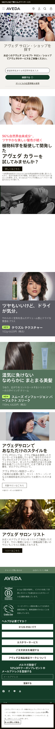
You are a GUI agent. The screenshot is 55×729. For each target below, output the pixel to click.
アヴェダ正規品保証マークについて (27, 657)
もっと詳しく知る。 (13, 722)
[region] (27, 716)
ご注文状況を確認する (27, 650)
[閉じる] (47, 712)
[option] (27, 452)
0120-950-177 (27, 626)
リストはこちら (12, 550)
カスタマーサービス (27, 642)
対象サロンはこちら (14, 485)
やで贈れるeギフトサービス (16, 2)
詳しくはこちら (12, 168)
